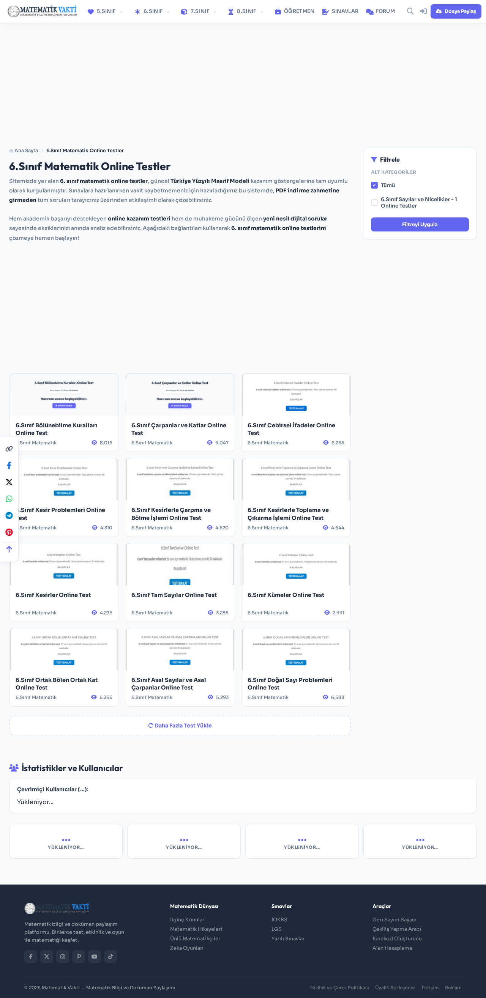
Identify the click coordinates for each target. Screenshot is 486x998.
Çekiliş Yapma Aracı (396, 929)
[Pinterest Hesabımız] (78, 956)
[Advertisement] (243, 81)
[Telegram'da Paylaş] (9, 516)
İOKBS (279, 919)
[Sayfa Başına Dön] (9, 549)
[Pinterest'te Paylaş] (9, 532)
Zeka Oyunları (187, 948)
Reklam (453, 987)
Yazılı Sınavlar (288, 938)
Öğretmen (299, 11)
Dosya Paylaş (460, 11)
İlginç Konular (187, 919)
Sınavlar (345, 11)
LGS (276, 929)
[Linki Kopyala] (9, 449)
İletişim (430, 987)
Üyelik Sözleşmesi (395, 987)
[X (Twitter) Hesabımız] (46, 956)
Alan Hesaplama (392, 948)
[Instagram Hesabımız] (62, 956)
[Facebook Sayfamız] (30, 956)
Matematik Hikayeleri (196, 929)
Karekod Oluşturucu (397, 938)
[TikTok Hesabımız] (110, 956)
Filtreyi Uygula (420, 224)
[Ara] (410, 11)
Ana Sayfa (25, 151)
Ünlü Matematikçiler (195, 938)
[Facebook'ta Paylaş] (9, 465)
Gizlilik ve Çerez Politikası (339, 987)
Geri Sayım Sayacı (394, 919)
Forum (384, 11)
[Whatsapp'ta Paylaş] (9, 499)
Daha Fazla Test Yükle (182, 725)
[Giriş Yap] (423, 11)
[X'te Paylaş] (9, 482)
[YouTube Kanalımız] (94, 956)
